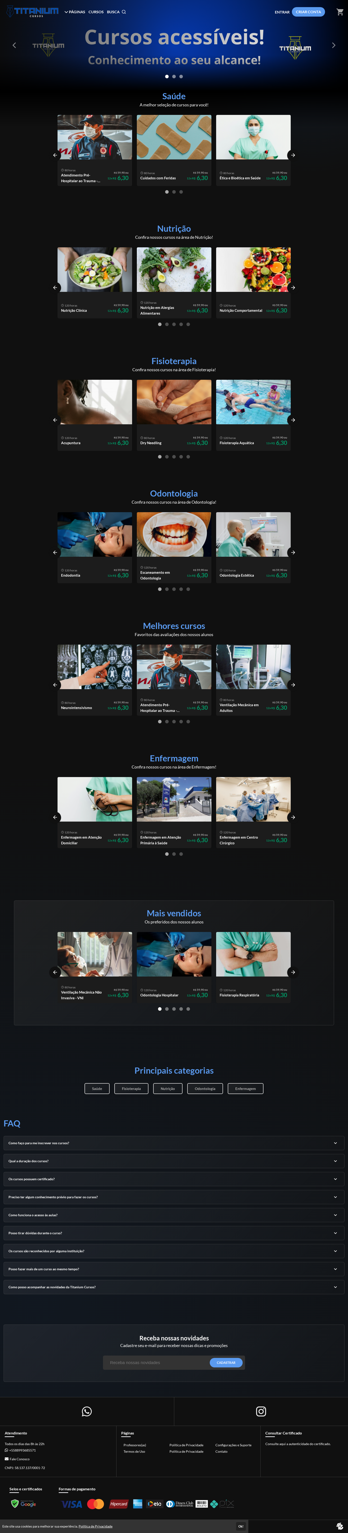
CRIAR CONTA (308, 11)
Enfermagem (245, 1088)
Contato (221, 1451)
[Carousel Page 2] (174, 76)
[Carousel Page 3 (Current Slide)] (181, 76)
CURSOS (96, 11)
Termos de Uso (134, 1451)
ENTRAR (282, 12)
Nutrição (168, 1088)
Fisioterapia (131, 1088)
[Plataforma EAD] (339, 1526)
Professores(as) (135, 1445)
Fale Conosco (20, 1459)
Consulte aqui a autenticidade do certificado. (298, 1444)
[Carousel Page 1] (166, 76)
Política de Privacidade (186, 1445)
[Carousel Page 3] (181, 191)
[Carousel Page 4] (181, 324)
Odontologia (205, 1088)
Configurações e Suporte (233, 1445)
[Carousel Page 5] (188, 324)
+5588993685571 (22, 1450)
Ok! (241, 1526)
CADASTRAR (226, 1363)
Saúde (97, 1088)
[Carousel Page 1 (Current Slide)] (166, 191)
